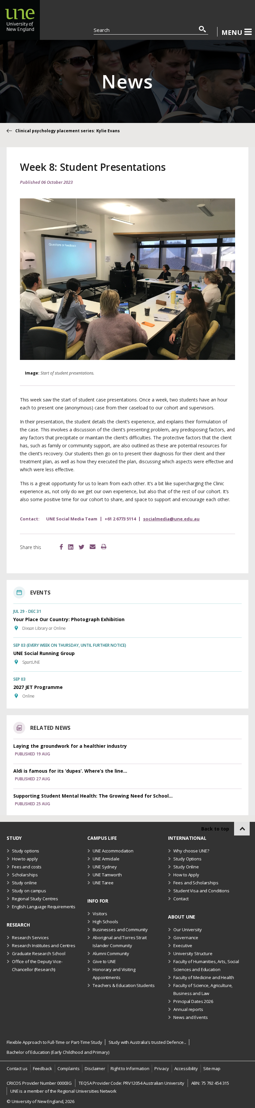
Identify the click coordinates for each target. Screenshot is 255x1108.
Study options (25, 851)
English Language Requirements (43, 907)
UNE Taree (103, 883)
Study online (24, 883)
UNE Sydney (105, 867)
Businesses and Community (120, 930)
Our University (187, 930)
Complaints (68, 1068)
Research (18, 925)
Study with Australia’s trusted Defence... (148, 1042)
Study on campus (29, 891)
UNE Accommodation (113, 851)
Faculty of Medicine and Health (203, 977)
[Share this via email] (93, 547)
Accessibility (186, 1068)
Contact (180, 899)
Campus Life (102, 838)
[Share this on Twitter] (81, 547)
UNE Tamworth (107, 875)
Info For (97, 901)
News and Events (190, 1017)
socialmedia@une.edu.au (171, 519)
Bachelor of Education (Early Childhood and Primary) (58, 1052)
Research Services (30, 938)
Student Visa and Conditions (201, 891)
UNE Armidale (106, 859)
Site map (211, 1068)
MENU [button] (231, 32)
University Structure (192, 953)
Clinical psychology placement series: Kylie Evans (67, 131)
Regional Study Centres (35, 899)
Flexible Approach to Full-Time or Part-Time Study (54, 1042)
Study (14, 838)
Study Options (187, 859)
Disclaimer (95, 1068)
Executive (182, 945)
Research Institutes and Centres (43, 945)
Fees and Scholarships (195, 883)
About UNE (181, 917)
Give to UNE (104, 961)
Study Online (186, 867)
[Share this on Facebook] (61, 547)
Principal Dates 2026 (193, 1001)
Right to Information (130, 1068)
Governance (185, 938)
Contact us (17, 1068)
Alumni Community (111, 953)
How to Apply (186, 875)
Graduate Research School (38, 953)
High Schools (105, 922)
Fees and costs (27, 867)
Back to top (215, 829)
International (187, 838)
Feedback (42, 1068)
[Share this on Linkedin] (70, 547)
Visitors (100, 914)
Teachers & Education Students (123, 985)
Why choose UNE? (191, 851)
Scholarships (25, 875)
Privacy (161, 1068)
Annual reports (188, 1009)
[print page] (103, 547)
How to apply (25, 859)
